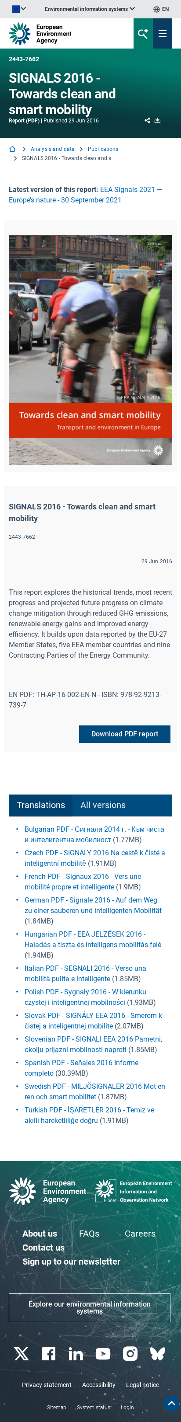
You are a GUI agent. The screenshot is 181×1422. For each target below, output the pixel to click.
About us (39, 1233)
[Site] (61, 33)
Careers (140, 1233)
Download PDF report (124, 734)
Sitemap (56, 1408)
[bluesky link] (158, 1354)
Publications (103, 149)
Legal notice (142, 1384)
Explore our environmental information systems (90, 1307)
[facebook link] (49, 1354)
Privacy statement (47, 1384)
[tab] (40, 806)
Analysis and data (53, 149)
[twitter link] (22, 1354)
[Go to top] (171, 1404)
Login (127, 1408)
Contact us (43, 1247)
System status (93, 1408)
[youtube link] (104, 1354)
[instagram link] (131, 1354)
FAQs (89, 1233)
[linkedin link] (76, 1354)
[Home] (13, 149)
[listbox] (89, 9)
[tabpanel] (90, 975)
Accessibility (99, 1384)
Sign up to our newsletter (71, 1261)
